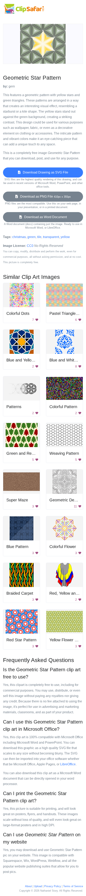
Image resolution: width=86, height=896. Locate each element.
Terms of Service (73, 886)
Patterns (13, 406)
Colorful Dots (17, 313)
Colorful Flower (62, 546)
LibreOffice (68, 764)
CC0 (30, 245)
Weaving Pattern (64, 453)
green (31, 237)
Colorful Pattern (63, 406)
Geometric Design (65, 500)
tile (39, 237)
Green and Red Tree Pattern (31, 453)
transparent (51, 237)
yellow (65, 237)
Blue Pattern (17, 546)
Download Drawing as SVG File (44, 172)
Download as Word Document (44, 217)
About (28, 886)
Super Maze (17, 500)
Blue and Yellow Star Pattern (31, 360)
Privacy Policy (52, 886)
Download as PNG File (44, 196)
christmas (19, 237)
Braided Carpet (19, 593)
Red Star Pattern (21, 640)
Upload (38, 886)
